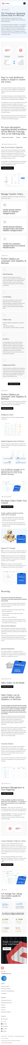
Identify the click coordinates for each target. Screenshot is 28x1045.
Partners (3, 1005)
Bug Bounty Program (6, 1012)
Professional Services (6, 1000)
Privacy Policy (4, 1036)
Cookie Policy (11, 1036)
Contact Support (5, 986)
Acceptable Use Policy (19, 1036)
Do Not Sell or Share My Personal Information (10, 1040)
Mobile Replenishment (6, 1002)
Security (3, 1009)
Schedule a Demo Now (7, 168)
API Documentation (6, 988)
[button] (24, 3)
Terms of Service (4, 1038)
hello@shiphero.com (6, 973)
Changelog (3, 993)
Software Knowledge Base (7, 991)
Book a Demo (7, 948)
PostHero (3, 1007)
